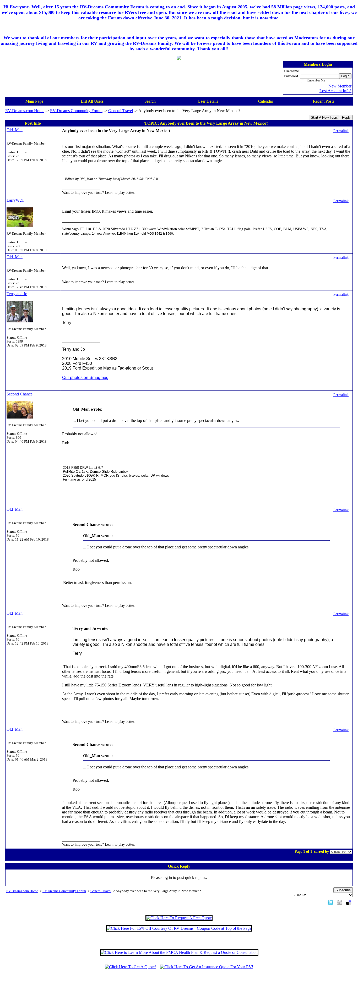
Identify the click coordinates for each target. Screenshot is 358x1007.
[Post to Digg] (340, 902)
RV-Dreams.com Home (24, 110)
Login (345, 76)
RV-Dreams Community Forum (76, 110)
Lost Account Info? (335, 91)
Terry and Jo (17, 293)
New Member (339, 86)
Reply (346, 117)
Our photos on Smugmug (85, 377)
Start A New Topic (324, 117)
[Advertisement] (179, 990)
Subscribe (343, 890)
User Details (208, 101)
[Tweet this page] (330, 902)
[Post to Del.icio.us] (349, 902)
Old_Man (15, 130)
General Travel (120, 110)
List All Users (92, 101)
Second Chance (19, 394)
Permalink (341, 131)
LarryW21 (15, 200)
